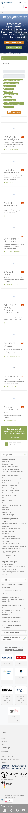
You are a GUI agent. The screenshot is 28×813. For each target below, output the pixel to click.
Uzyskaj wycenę (14, 47)
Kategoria (6, 63)
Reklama (10, 797)
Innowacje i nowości (7, 757)
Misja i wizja (4, 736)
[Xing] (10, 810)
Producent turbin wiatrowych (10, 759)
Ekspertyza (4, 751)
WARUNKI (13, 795)
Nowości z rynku (6, 754)
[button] (26, 7)
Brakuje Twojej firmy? (14, 42)
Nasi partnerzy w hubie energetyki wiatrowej (14, 648)
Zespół (3, 739)
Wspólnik (4, 741)
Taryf (6, 797)
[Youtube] (23, 810)
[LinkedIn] (4, 810)
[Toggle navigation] (25, 2)
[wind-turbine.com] (2, 12)
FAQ (15, 797)
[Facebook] (17, 810)
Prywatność (21, 795)
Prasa (2, 744)
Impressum (7, 795)
